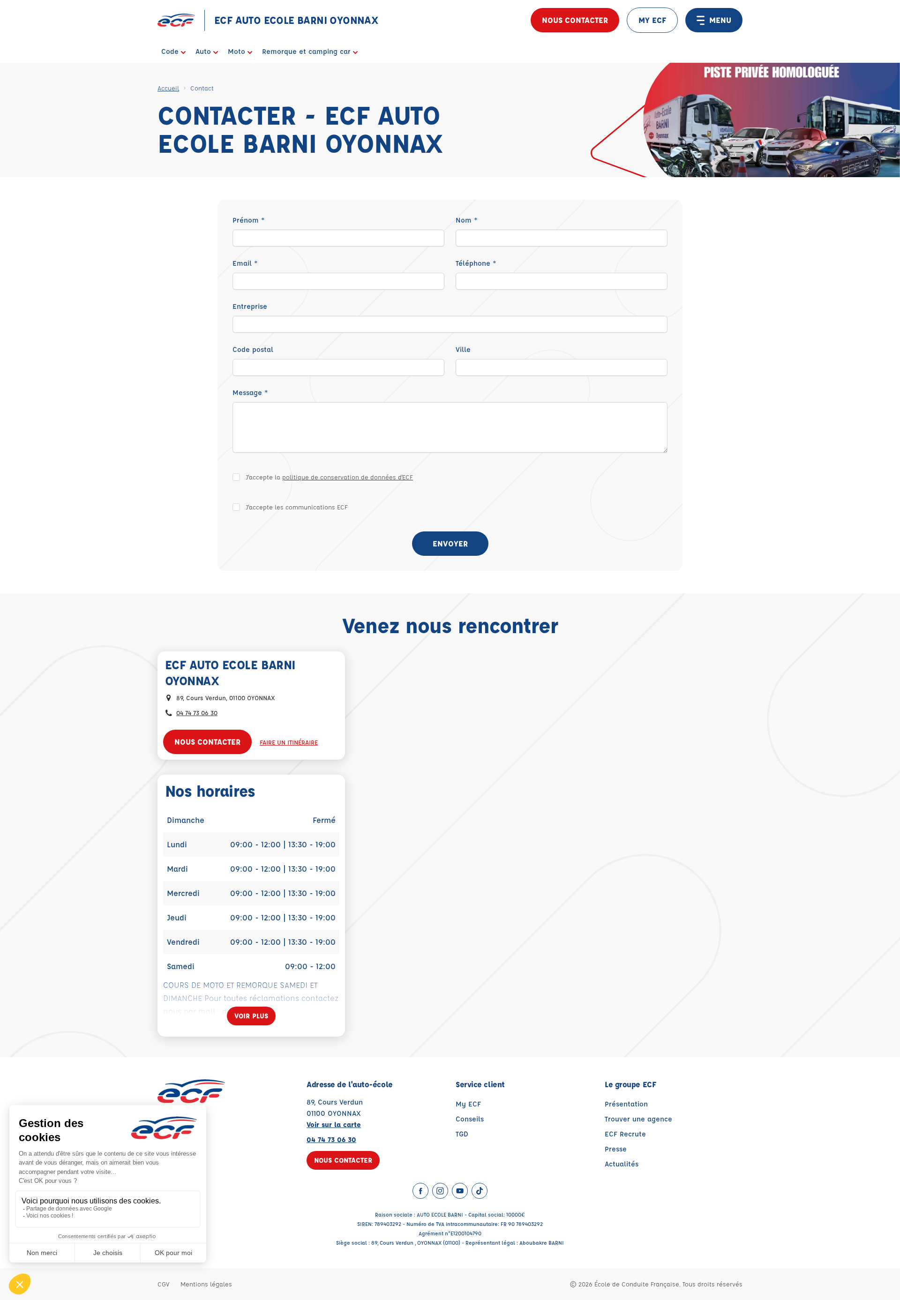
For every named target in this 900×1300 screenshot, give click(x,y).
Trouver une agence (638, 1118)
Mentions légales (206, 1284)
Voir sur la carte (334, 1124)
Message (250, 392)
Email (245, 263)
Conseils (470, 1118)
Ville (463, 349)
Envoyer (450, 543)
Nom (467, 220)
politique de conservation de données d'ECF (347, 477)
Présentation (626, 1103)
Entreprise (249, 306)
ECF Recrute (625, 1133)
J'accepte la (329, 477)
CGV (163, 1284)
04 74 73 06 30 (197, 713)
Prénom (248, 220)
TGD (462, 1133)
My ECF (468, 1103)
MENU (720, 20)
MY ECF (652, 20)
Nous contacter (575, 20)
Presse (616, 1148)
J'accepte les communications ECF (297, 507)
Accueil (168, 88)
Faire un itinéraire (289, 742)
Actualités (621, 1163)
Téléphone (476, 263)
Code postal (252, 349)
